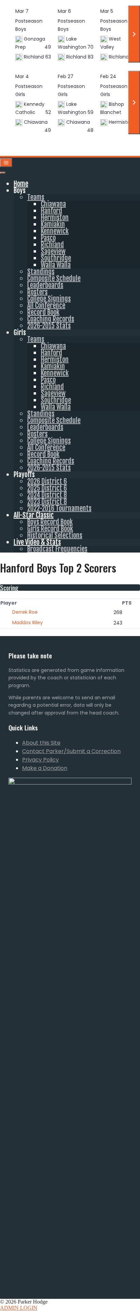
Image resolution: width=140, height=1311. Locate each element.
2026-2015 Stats (49, 326)
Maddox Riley (27, 622)
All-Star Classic (34, 515)
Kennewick (55, 231)
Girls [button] (20, 332)
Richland (52, 244)
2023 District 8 (47, 501)
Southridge (56, 258)
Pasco (48, 238)
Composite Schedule (54, 278)
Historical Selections (54, 535)
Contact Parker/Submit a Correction (71, 751)
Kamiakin (53, 224)
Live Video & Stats (37, 542)
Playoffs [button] (24, 474)
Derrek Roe (25, 612)
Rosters (37, 292)
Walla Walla (56, 265)
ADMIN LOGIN (18, 1308)
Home (21, 184)
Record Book (43, 312)
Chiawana (53, 204)
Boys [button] (19, 190)
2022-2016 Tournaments (59, 508)
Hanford (51, 211)
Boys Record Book (50, 522)
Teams (35, 197)
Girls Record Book (50, 528)
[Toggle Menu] (2, 173)
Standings (40, 271)
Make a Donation (44, 768)
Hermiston (55, 217)
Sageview (53, 251)
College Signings (49, 299)
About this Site (41, 743)
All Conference (46, 305)
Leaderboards (45, 285)
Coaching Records (50, 319)
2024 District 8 (47, 495)
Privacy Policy (40, 760)
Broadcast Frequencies (57, 549)
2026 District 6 (47, 481)
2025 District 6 (47, 488)
